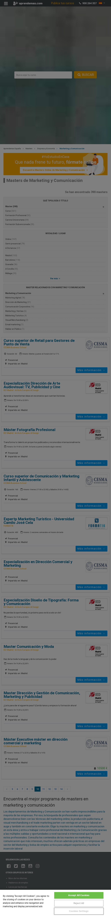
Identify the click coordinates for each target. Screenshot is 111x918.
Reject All (79, 903)
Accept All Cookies (78, 895)
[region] (55, 904)
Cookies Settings (79, 911)
